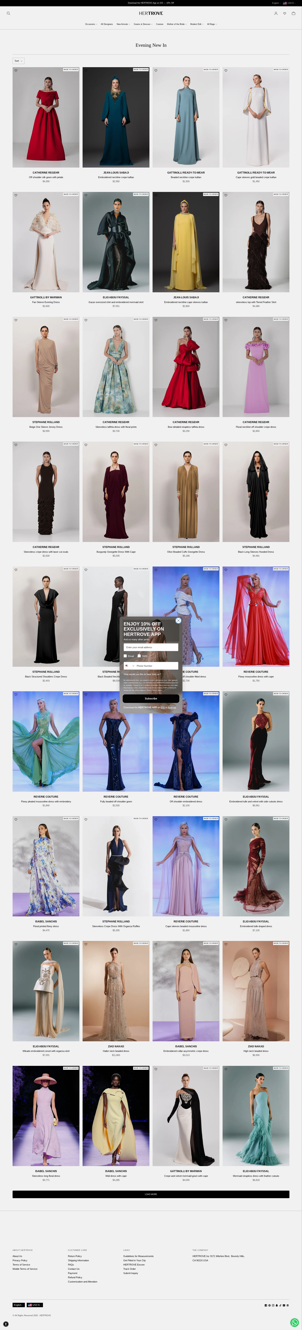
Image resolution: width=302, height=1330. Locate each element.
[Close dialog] (178, 620)
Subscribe (151, 698)
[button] (6, 1324)
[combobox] (129, 666)
